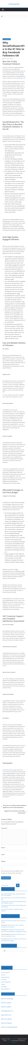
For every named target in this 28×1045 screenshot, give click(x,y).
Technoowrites (14, 4)
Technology (4, 986)
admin (12, 58)
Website (3, 861)
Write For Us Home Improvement (9, 1027)
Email (3, 854)
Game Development (6, 982)
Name (3, 847)
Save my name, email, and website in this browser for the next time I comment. (12, 872)
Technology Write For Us (7, 1011)
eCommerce (4, 979)
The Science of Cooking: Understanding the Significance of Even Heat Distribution (14, 806)
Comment (4, 828)
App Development (5, 972)
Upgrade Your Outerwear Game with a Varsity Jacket (14, 812)
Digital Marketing (6, 39)
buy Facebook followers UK (18, 78)
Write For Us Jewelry (6, 1006)
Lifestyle (3, 984)
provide (4, 665)
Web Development (5, 989)
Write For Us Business (6, 1023)
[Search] (17, 885)
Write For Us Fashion (6, 1002)
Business (3, 975)
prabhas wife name (5, 920)
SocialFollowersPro (7, 771)
